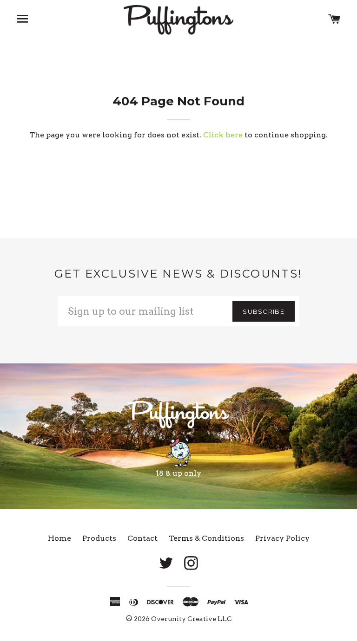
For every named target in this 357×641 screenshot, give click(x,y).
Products (99, 538)
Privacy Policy (282, 538)
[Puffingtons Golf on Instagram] (191, 563)
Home (59, 538)
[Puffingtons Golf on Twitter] (166, 563)
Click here (223, 134)
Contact (142, 538)
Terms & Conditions (206, 538)
